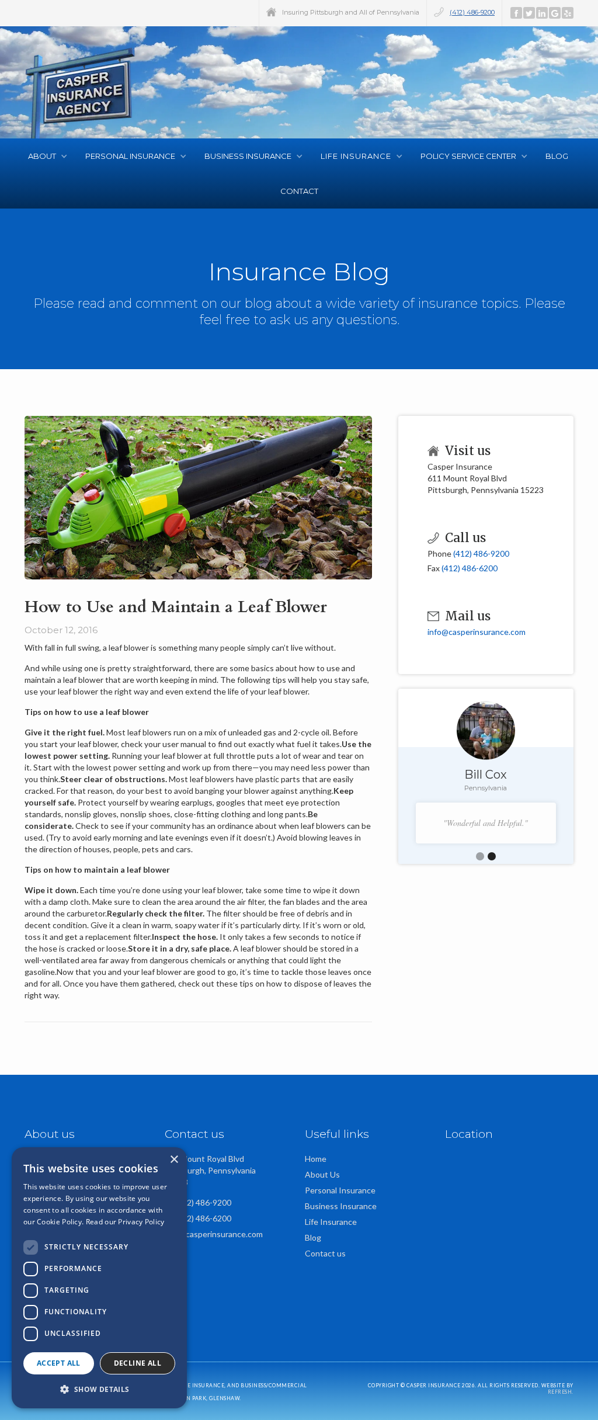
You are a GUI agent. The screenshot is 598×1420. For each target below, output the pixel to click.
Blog (557, 156)
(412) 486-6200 (469, 568)
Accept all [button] (59, 1363)
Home (315, 1159)
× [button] (173, 1159)
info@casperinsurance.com (476, 632)
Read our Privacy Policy (125, 1222)
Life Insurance (331, 1222)
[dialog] (99, 1277)
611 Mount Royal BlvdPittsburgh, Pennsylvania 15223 (210, 1170)
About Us (322, 1174)
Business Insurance (341, 1206)
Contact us (325, 1253)
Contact (299, 191)
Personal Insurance (340, 1190)
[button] (45, 155)
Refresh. (560, 1392)
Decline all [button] (137, 1363)
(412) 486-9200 (472, 12)
